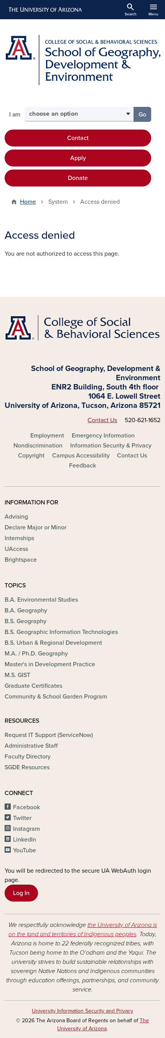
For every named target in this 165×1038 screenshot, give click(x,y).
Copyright (31, 455)
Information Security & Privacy (111, 445)
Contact (78, 138)
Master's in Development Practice (50, 664)
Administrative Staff (31, 746)
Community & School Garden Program (56, 696)
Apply (78, 158)
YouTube (24, 850)
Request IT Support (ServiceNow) (49, 735)
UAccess (16, 549)
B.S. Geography (25, 621)
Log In (21, 893)
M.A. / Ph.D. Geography (36, 653)
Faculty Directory (28, 756)
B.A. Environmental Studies (41, 600)
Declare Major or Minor (35, 527)
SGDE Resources (27, 767)
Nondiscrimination (38, 445)
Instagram (26, 829)
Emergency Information (103, 435)
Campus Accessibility (81, 455)
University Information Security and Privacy (82, 1011)
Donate (78, 178)
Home (28, 202)
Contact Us (102, 420)
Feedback (82, 465)
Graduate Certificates (33, 686)
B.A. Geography (26, 610)
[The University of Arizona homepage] (44, 9)
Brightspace (21, 560)
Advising (16, 517)
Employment (47, 435)
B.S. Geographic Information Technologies (61, 632)
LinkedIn (24, 839)
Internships (19, 538)
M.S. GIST (17, 675)
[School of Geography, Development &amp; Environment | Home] (82, 60)
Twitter (22, 818)
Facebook (26, 807)
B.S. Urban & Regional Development (53, 643)
